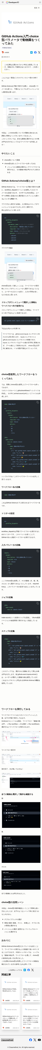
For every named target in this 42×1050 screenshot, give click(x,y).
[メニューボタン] (3, 2)
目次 (35, 8)
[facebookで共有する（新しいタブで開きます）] (35, 52)
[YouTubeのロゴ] (39, 1040)
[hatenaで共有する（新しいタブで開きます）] (31, 52)
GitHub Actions (7, 48)
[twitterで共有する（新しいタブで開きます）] (39, 52)
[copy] (38, 216)
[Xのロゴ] (35, 1040)
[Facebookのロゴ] (30, 1040)
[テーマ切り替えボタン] (40, 2)
